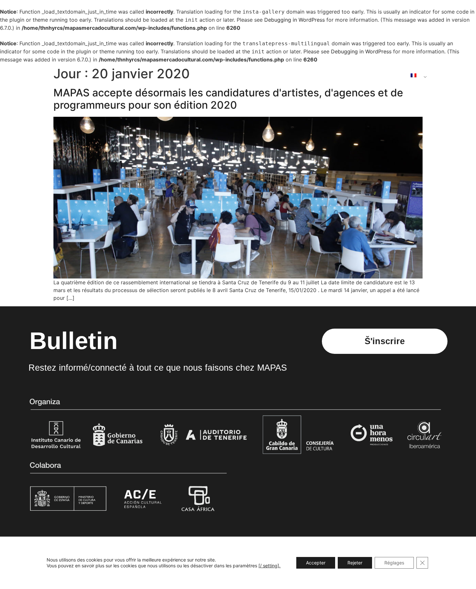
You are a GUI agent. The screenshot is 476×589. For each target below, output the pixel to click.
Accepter (315, 562)
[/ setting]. (269, 565)
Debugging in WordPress (294, 19)
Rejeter (354, 562)
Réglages (394, 562)
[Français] (416, 75)
